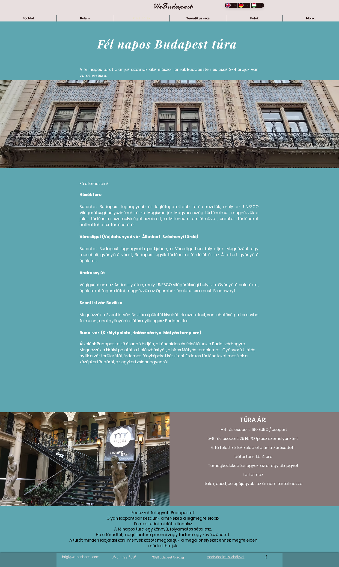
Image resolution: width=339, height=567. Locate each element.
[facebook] (266, 557)
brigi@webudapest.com (80, 557)
